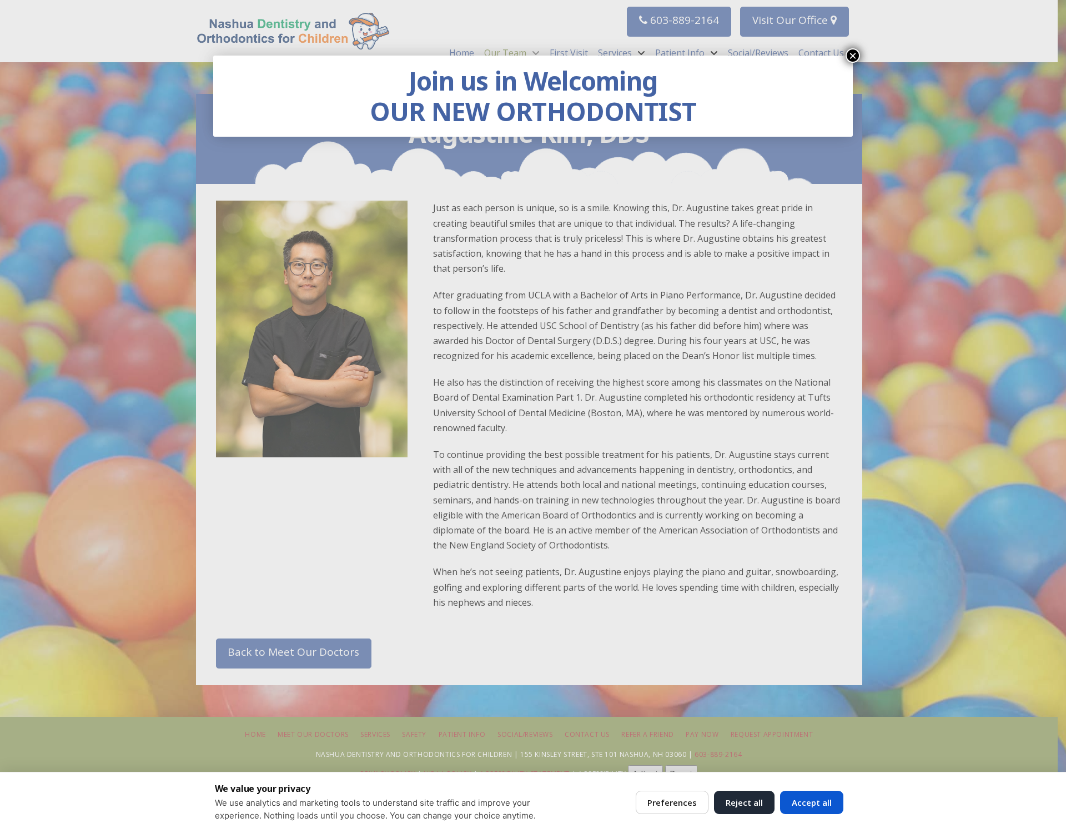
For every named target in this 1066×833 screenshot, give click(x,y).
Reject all (744, 802)
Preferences (672, 802)
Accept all (812, 802)
